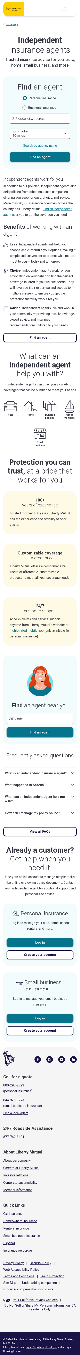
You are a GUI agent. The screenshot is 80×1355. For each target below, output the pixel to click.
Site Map (9, 1283)
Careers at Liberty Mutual (21, 1168)
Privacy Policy (13, 1263)
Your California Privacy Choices (35, 1300)
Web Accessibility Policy (21, 1270)
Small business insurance (21, 1236)
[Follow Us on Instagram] (49, 1059)
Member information (17, 1190)
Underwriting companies (39, 1283)
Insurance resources (18, 1250)
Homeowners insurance (20, 1221)
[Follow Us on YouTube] (61, 1059)
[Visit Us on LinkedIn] (73, 1059)
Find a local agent (15, 1113)
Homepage (12, 24)
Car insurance (13, 1214)
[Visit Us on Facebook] (37, 1059)
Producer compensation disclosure (28, 1289)
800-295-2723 (13, 1085)
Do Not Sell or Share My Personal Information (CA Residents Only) (40, 1307)
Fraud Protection (52, 1276)
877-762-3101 (13, 1137)
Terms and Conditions (18, 1276)
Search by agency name (40, 146)
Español (9, 1243)
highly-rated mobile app (27, 631)
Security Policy (40, 1263)
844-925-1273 (13, 1100)
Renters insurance (16, 1228)
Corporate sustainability (20, 1183)
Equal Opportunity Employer (41, 1347)
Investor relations (16, 1175)
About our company (17, 1160)
